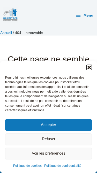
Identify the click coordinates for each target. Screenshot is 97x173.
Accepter (48, 124)
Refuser (48, 139)
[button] (89, 67)
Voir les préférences (48, 153)
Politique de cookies (27, 166)
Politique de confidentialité (62, 166)
